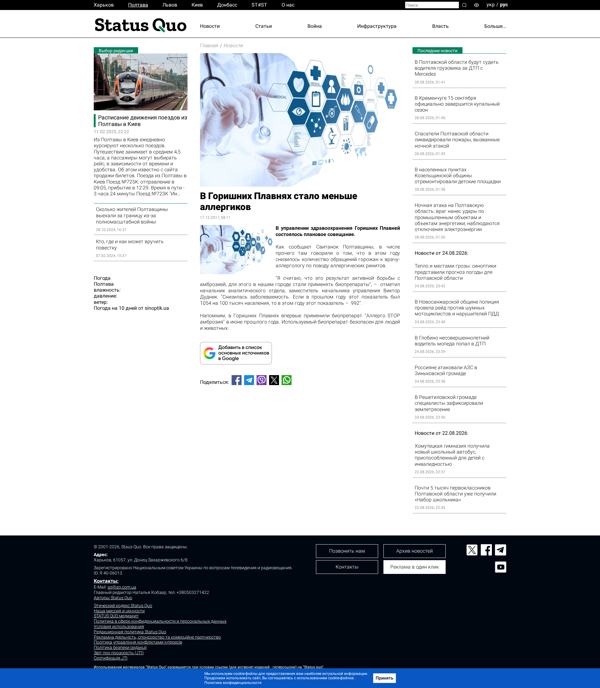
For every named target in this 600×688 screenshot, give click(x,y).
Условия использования (119, 626)
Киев (197, 5)
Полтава (138, 5)
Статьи (263, 26)
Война (315, 26)
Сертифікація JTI (111, 657)
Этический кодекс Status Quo (123, 605)
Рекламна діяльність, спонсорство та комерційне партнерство (157, 637)
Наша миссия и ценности (119, 610)
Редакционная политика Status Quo (130, 631)
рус (504, 5)
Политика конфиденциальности (233, 682)
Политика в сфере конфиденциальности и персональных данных (160, 621)
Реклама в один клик (414, 567)
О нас (288, 5)
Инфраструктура (377, 26)
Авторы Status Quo (113, 597)
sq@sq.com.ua (122, 587)
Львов (169, 5)
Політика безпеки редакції (120, 647)
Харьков (104, 5)
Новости (210, 26)
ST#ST (259, 5)
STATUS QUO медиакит (116, 615)
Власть (440, 26)
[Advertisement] (300, 410)
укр (491, 5)
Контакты (105, 581)
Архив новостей (414, 551)
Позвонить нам (347, 551)
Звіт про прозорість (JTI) (119, 652)
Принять (384, 677)
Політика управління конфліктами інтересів (138, 642)
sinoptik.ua (157, 308)
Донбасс (227, 5)
